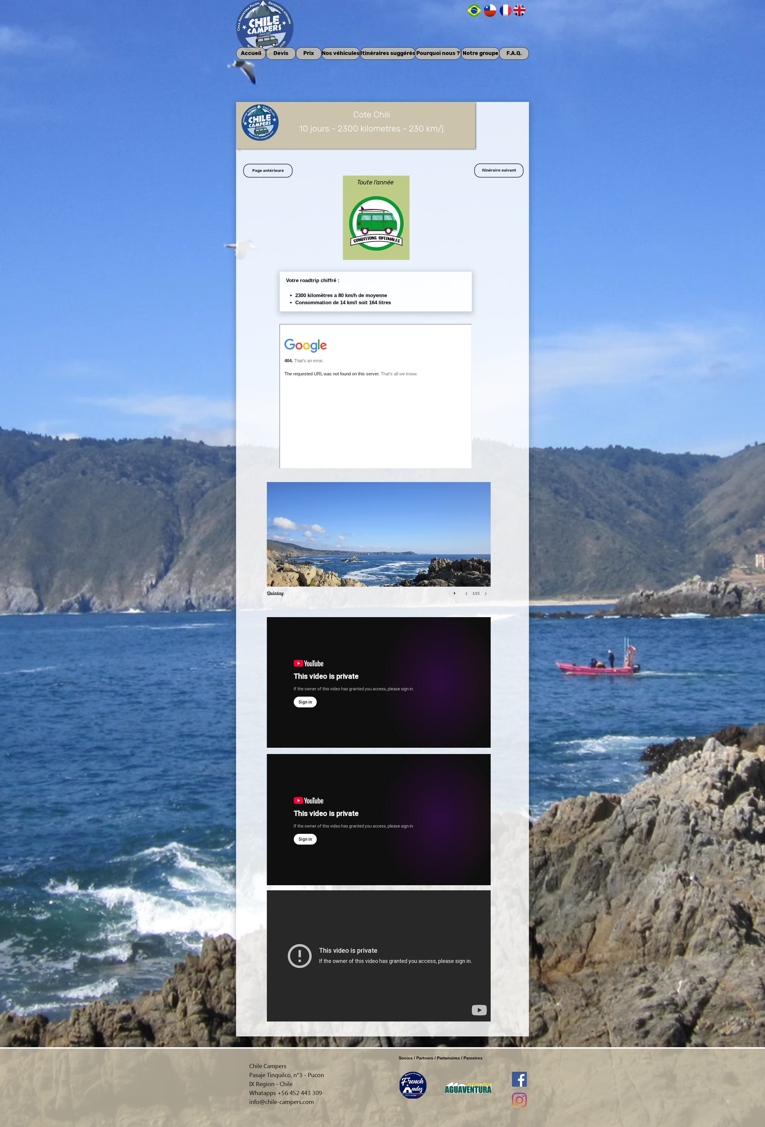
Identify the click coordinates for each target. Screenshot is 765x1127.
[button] (379, 545)
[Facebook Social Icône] (519, 1079)
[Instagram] (519, 1100)
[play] (455, 591)
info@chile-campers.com (281, 1101)
